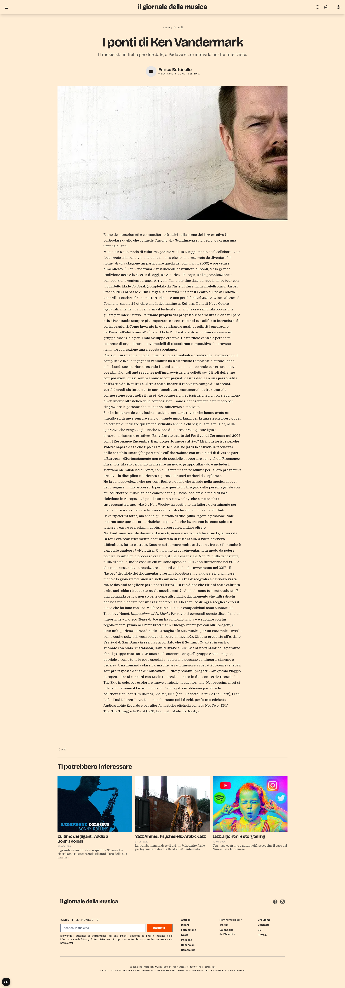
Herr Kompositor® (230, 919)
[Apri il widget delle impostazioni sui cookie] (6, 982)
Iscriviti (160, 928)
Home (166, 27)
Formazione (188, 929)
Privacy (262, 935)
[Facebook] (275, 902)
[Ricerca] (318, 7)
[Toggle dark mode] (338, 7)
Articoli (178, 27)
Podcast (186, 940)
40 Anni (224, 924)
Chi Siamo (264, 919)
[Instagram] (282, 902)
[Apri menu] (6, 7)
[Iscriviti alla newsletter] (326, 7)
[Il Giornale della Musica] (172, 7)
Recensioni (188, 945)
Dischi (185, 924)
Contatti (263, 924)
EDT (260, 929)
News (184, 935)
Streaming (188, 950)
